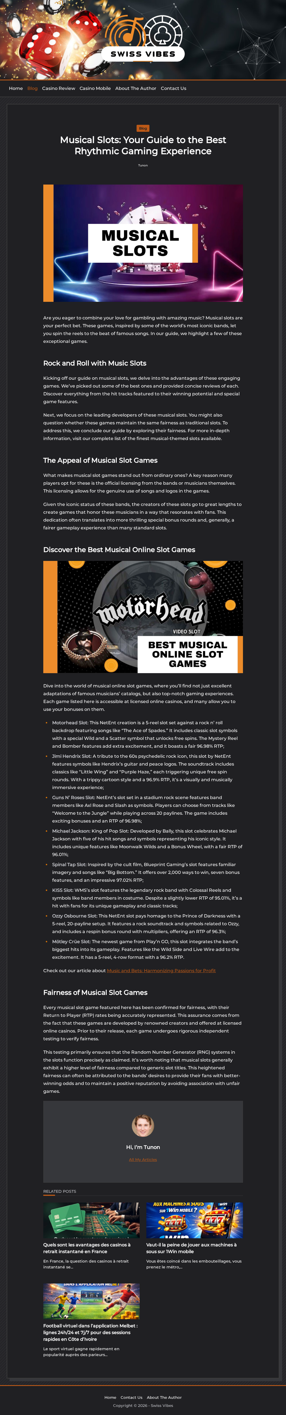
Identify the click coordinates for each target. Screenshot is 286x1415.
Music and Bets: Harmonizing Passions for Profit (161, 970)
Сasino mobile (95, 88)
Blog (32, 88)
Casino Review (58, 88)
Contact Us (173, 88)
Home (16, 88)
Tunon (143, 165)
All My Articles (143, 1159)
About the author (135, 88)
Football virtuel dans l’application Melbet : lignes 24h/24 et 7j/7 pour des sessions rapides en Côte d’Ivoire (90, 1332)
